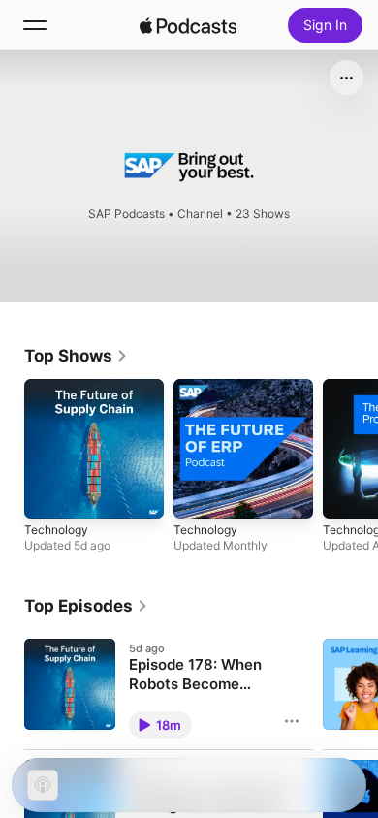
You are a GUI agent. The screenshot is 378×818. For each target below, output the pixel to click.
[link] (76, 355)
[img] (188, 25)
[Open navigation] (35, 25)
